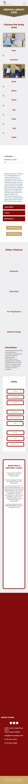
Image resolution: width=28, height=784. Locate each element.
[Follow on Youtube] (14, 723)
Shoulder (15, 412)
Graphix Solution (18, 779)
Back (15, 433)
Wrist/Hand (15, 418)
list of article (14, 234)
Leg (15, 423)
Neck (15, 391)
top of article (14, 228)
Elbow (15, 397)
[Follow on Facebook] (11, 723)
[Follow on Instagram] (17, 723)
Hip (15, 438)
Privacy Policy (19, 781)
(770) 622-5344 (10, 506)
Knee (15, 403)
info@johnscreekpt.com (13, 736)
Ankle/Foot (15, 444)
